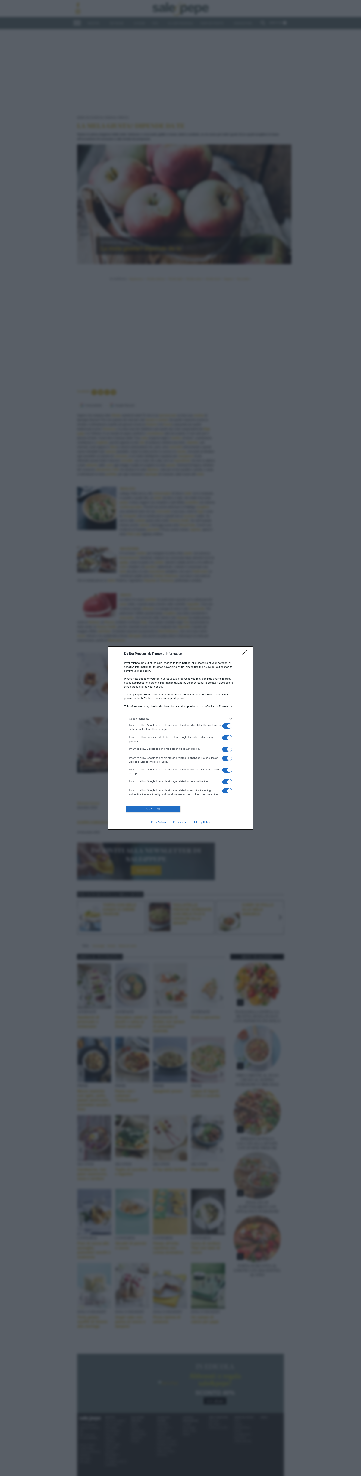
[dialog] (180, 738)
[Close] (245, 654)
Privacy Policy (202, 822)
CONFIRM (153, 809)
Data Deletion (159, 822)
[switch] (227, 726)
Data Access (180, 822)
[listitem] (180, 719)
